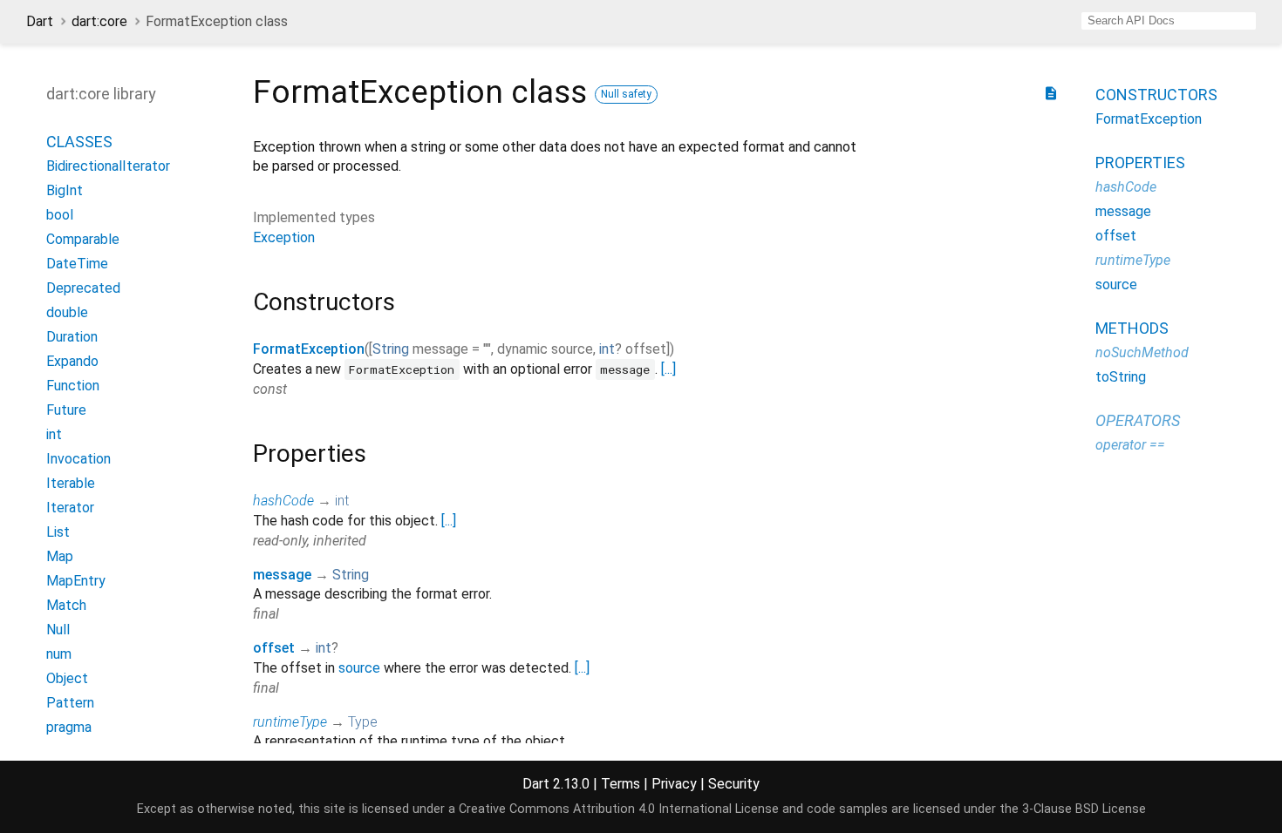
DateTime (77, 263)
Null (58, 629)
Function (72, 385)
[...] (668, 369)
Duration (72, 336)
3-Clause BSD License (1084, 809)
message (282, 574)
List (58, 532)
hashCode (283, 500)
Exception (284, 237)
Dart (39, 21)
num (59, 654)
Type (363, 722)
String (390, 349)
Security (734, 783)
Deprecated (83, 288)
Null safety (626, 94)
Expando (72, 361)
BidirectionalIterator (108, 166)
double (67, 312)
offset (274, 648)
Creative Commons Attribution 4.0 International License (619, 809)
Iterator (70, 507)
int (54, 434)
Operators (1137, 420)
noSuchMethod (1142, 352)
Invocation (78, 458)
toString (1120, 377)
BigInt (64, 190)
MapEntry (76, 580)
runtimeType (290, 722)
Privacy (674, 783)
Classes (79, 141)
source (359, 668)
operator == (1130, 445)
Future (66, 410)
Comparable (82, 239)
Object (67, 678)
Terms (620, 783)
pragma (69, 727)
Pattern (70, 702)
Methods (1132, 328)
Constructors (1156, 94)
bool (59, 215)
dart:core (99, 21)
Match (66, 605)
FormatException (309, 349)
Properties (1140, 162)
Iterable (70, 483)
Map (59, 556)
